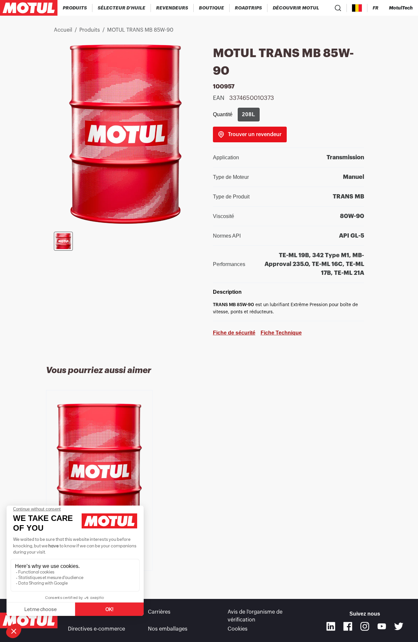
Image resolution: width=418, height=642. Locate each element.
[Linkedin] (330, 626)
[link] (212, 8)
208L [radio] (248, 114)
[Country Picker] (357, 8)
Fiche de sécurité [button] (234, 333)
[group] (249, 114)
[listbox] (209, 488)
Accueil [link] (63, 30)
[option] (100, 471)
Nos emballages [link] (167, 629)
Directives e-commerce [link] (96, 629)
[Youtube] (381, 626)
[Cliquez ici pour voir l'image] (63, 241)
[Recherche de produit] (338, 8)
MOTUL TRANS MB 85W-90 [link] (140, 30)
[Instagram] (364, 626)
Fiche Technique (281, 333)
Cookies (238, 629)
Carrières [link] (159, 612)
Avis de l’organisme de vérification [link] (255, 615)
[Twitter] (398, 626)
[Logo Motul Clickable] (28, 8)
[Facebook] (347, 626)
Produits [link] (89, 30)
